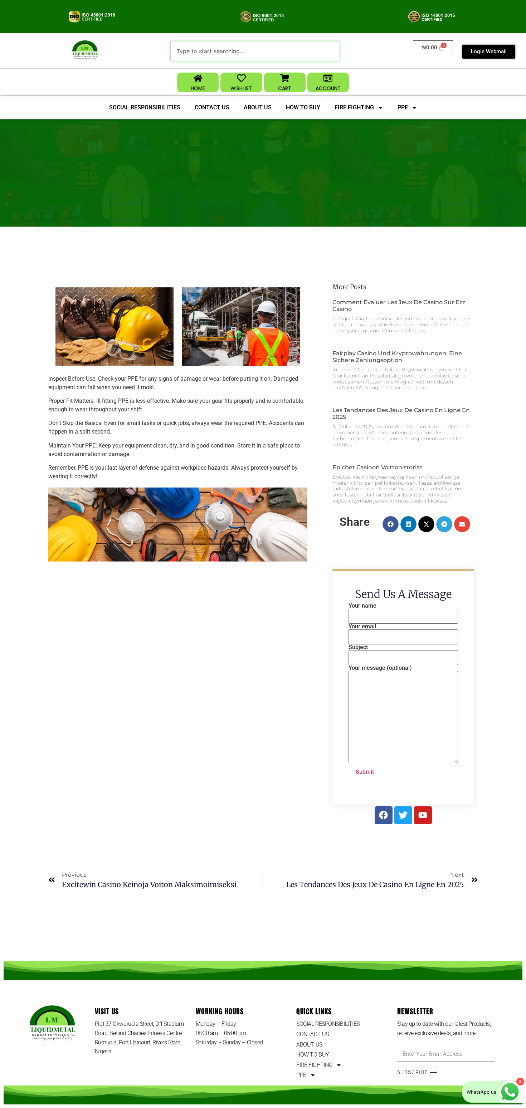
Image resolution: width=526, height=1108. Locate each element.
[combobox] (255, 51)
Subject (358, 647)
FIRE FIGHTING (354, 107)
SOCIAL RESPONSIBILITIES (144, 107)
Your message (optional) (380, 668)
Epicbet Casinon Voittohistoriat (377, 467)
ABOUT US (258, 107)
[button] (391, 524)
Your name (362, 606)
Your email (362, 627)
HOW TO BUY (303, 107)
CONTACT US (212, 107)
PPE (403, 107)
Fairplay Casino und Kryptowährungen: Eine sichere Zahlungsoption (397, 356)
